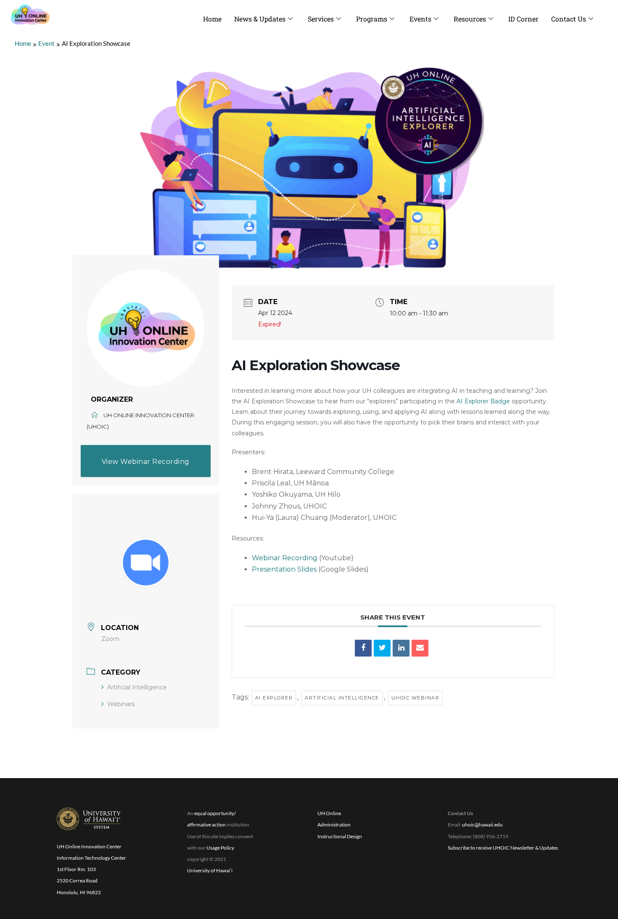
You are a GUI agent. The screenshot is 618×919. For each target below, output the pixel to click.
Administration (334, 824)
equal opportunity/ (215, 813)
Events (420, 18)
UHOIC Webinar (415, 698)
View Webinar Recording (146, 462)
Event (46, 43)
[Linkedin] (401, 648)
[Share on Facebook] (363, 648)
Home (212, 18)
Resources (470, 18)
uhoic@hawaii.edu (482, 824)
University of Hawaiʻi (209, 870)
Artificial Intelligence (137, 687)
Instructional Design (339, 836)
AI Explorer (274, 698)
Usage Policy (220, 848)
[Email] (420, 648)
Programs (371, 18)
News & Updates (259, 18)
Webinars (121, 704)
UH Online (329, 813)
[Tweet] (382, 648)
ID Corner (523, 18)
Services (321, 18)
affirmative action (206, 824)
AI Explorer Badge (483, 401)
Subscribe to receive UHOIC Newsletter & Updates (503, 848)
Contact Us (568, 18)
